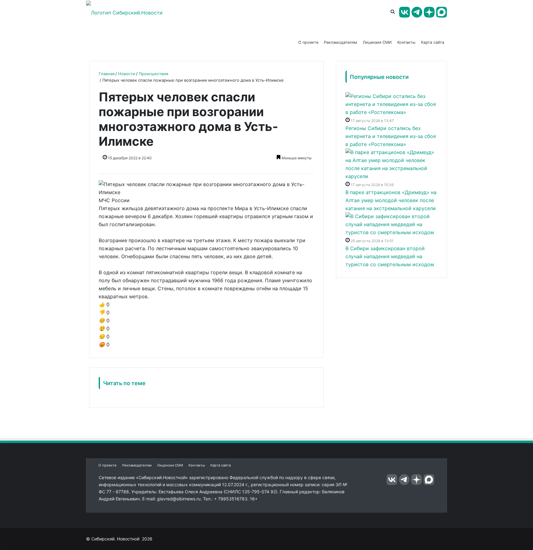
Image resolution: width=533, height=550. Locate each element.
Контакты (406, 42)
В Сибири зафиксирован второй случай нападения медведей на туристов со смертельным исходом (389, 256)
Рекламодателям (340, 42)
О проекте (308, 42)
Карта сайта (432, 42)
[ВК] (404, 12)
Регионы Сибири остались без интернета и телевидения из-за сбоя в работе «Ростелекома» (390, 136)
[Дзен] (429, 12)
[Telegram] (416, 12)
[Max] (441, 12)
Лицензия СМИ (377, 42)
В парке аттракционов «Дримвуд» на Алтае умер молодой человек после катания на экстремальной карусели (390, 200)
